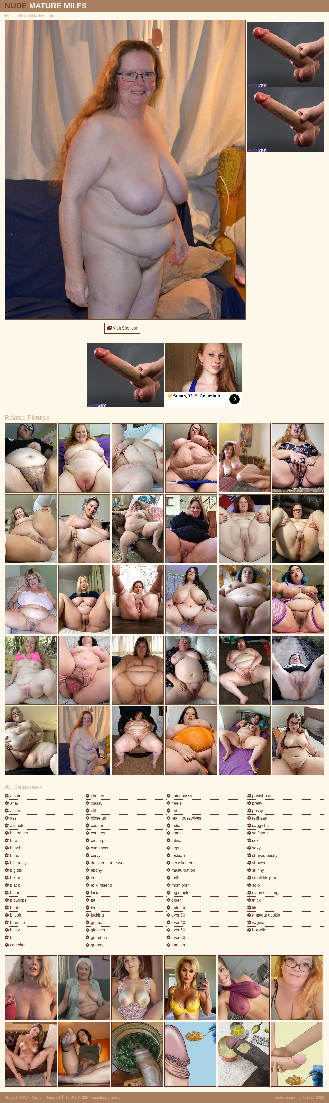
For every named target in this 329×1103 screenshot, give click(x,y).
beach (15, 848)
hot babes (18, 833)
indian (176, 825)
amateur (17, 796)
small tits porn (264, 878)
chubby (97, 796)
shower (258, 863)
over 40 (177, 922)
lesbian (177, 855)
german (97, 922)
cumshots (99, 848)
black (14, 885)
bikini (14, 878)
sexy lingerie (182, 863)
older (175, 900)
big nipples (180, 893)
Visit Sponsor (124, 328)
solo (255, 885)
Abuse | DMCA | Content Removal (32, 1097)
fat (92, 900)
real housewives (185, 818)
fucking (97, 915)
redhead (259, 818)
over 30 (177, 915)
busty (14, 930)
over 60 (177, 937)
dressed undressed (108, 863)
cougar (96, 825)
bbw (13, 840)
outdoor (177, 907)
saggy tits (260, 825)
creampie (99, 840)
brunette (17, 922)
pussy (257, 810)
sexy (256, 848)
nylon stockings (265, 893)
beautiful (17, 855)
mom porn (180, 885)
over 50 (177, 930)
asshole (16, 825)
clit (93, 810)
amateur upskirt (265, 915)
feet (93, 907)
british (15, 915)
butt (13, 937)
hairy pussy (181, 796)
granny (96, 945)
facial (95, 893)
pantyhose (261, 796)
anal (13, 803)
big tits (15, 870)
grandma (98, 937)
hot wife (258, 930)
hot (173, 810)
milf (174, 878)
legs (174, 848)
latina (175, 840)
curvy (95, 855)
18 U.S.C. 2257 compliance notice (93, 1097)
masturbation (182, 870)
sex (255, 840)
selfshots (259, 833)
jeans (175, 833)
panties (177, 945)
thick (256, 900)
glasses (97, 930)
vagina (257, 922)
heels (175, 803)
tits (254, 907)
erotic (95, 878)
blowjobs (17, 900)
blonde (16, 893)
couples (97, 833)
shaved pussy (264, 855)
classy (96, 803)
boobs (15, 907)
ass (12, 818)
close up (98, 818)
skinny (257, 870)
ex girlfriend (101, 885)
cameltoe (18, 945)
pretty (256, 803)
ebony (96, 870)
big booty (18, 863)
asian (14, 810)
